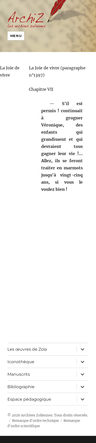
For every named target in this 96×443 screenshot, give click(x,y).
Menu (16, 36)
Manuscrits (18, 374)
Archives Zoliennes (36, 415)
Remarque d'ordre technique (35, 421)
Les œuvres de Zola (27, 349)
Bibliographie (21, 386)
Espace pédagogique (29, 399)
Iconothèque (20, 361)
